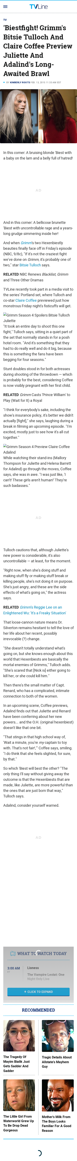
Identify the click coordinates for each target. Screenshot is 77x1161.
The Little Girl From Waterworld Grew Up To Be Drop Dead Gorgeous (18, 1123)
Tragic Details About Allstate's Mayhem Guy (57, 1062)
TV (5, 20)
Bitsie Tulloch (30, 265)
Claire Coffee (26, 300)
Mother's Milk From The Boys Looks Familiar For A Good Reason (56, 1124)
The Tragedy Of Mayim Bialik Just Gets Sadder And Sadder (16, 1064)
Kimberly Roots (20, 82)
